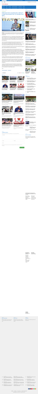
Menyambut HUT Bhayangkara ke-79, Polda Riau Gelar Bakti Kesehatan (30, 52)
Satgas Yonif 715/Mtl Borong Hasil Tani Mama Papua (31, 377)
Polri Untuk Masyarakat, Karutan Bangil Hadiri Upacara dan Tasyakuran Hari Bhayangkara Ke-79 (13, 81)
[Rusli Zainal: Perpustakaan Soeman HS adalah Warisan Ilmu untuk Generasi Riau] (33, 224)
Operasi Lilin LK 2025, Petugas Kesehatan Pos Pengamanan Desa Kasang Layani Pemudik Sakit (30, 41)
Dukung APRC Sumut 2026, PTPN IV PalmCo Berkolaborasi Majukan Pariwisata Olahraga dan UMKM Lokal (30, 66)
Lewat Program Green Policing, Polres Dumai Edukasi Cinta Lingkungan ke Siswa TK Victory (30, 194)
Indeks (7, 6)
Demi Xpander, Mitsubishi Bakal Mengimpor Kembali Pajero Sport (33, 122)
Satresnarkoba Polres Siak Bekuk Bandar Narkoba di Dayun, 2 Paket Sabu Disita (30, 106)
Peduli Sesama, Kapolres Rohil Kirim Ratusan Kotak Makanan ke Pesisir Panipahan (27, 0)
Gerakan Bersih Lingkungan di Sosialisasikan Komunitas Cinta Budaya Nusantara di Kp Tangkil (8, 382)
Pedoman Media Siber (14, 6)
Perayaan (3, 11)
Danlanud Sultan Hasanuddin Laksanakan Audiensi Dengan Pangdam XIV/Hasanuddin (30, 385)
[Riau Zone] (5, 4)
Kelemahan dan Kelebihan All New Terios (31, 92)
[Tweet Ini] (19, 72)
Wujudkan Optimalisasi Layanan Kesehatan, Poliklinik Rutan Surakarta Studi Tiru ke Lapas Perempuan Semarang (30, 44)
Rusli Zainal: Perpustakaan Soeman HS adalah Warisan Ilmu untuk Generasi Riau (33, 253)
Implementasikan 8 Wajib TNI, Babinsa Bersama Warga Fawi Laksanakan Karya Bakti (31, 380)
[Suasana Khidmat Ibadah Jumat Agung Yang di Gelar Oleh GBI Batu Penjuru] (13, 86)
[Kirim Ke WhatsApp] (23, 72)
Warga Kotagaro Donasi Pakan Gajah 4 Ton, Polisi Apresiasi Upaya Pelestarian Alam (8, 377)
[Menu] (2, 2)
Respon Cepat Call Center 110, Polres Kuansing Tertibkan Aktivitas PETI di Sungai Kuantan (31, 78)
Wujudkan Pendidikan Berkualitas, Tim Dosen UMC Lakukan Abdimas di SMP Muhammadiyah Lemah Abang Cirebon (27, 313)
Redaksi (24, 6)
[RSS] (35, 389)
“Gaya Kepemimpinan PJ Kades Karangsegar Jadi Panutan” (33, 25)
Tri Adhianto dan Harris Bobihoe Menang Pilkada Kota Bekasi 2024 (19, 385)
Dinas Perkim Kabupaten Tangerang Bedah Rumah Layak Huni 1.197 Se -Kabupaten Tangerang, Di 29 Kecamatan (33, 22)
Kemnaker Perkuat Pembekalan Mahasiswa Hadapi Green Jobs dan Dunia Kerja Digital (30, 19)
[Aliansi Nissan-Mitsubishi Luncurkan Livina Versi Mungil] (30, 130)
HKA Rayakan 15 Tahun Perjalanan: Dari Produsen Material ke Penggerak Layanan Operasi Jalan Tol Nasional (5, 81)
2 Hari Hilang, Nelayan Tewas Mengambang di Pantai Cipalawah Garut (31, 84)
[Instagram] (32, 389)
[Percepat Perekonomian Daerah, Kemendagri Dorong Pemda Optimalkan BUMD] (27, 29)
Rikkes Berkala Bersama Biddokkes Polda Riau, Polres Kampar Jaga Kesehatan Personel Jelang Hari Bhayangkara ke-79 (30, 55)
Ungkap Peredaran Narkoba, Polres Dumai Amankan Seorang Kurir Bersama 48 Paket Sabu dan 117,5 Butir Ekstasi (31, 81)
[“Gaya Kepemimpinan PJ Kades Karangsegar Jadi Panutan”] (27, 25)
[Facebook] (28, 389)
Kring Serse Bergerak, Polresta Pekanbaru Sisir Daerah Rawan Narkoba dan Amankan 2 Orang (30, 114)
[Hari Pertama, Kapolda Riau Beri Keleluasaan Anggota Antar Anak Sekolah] (27, 224)
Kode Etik (10, 6)
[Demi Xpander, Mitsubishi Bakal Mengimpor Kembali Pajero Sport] (27, 122)
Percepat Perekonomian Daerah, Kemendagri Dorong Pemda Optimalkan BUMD (33, 29)
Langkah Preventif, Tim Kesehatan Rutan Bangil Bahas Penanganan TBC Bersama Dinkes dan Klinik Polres (30, 47)
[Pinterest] (31, 389)
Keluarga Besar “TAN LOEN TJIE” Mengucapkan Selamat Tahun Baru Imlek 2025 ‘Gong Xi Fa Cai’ (20, 89)
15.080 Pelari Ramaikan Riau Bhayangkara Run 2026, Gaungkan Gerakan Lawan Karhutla (33, 72)
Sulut (5, 11)
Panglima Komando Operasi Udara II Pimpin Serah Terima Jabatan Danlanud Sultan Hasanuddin (31, 382)
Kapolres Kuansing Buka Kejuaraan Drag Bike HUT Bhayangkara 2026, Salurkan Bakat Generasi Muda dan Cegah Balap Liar (27, 72)
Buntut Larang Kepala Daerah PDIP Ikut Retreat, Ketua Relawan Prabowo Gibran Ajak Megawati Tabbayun (19, 380)
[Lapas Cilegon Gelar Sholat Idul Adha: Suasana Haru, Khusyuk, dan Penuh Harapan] (20, 78)
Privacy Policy (20, 6)
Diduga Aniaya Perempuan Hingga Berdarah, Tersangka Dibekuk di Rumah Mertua (19, 377)
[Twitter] (30, 389)
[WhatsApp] (34, 389)
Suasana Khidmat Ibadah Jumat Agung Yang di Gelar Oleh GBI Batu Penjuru (13, 89)
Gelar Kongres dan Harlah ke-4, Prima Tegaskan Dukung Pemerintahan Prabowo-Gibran (5, 89)
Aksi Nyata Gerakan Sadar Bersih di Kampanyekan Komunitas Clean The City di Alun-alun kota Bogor (8, 385)
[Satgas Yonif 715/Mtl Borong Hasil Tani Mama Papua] (30, 347)
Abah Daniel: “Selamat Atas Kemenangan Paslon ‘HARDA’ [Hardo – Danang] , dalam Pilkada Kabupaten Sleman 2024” (19, 382)
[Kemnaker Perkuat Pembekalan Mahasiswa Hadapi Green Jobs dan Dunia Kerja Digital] (30, 15)
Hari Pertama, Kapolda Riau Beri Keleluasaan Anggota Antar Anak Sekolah (27, 253)
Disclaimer (3, 6)
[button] (35, 2)
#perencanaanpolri (4, 70)
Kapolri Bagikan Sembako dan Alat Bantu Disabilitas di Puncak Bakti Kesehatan (30, 49)
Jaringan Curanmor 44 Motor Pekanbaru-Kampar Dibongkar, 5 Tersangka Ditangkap (30, 112)
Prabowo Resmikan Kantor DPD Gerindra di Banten (31, 89)
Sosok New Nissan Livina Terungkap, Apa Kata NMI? (33, 127)
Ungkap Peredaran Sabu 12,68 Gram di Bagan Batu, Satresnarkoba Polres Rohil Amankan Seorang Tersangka (30, 117)
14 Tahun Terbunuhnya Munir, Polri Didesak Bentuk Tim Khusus (31, 86)
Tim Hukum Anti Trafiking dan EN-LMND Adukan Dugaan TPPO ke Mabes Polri (30, 109)
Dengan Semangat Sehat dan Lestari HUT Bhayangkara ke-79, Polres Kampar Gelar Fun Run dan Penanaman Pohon (8, 380)
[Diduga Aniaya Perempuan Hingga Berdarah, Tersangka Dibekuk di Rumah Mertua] (19, 347)
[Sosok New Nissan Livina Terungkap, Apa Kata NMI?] (30, 125)
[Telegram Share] (22, 72)
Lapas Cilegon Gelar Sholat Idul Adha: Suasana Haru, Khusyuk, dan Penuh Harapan (20, 81)
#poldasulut (9, 70)
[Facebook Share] (17, 72)
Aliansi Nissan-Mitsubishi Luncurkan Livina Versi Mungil (33, 132)
